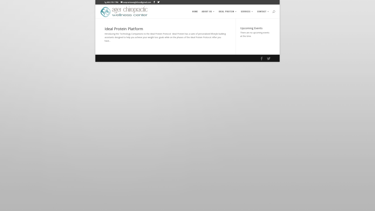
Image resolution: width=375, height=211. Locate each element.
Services (245, 11)
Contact (261, 11)
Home (195, 11)
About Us (207, 11)
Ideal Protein (226, 11)
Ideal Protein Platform (124, 28)
